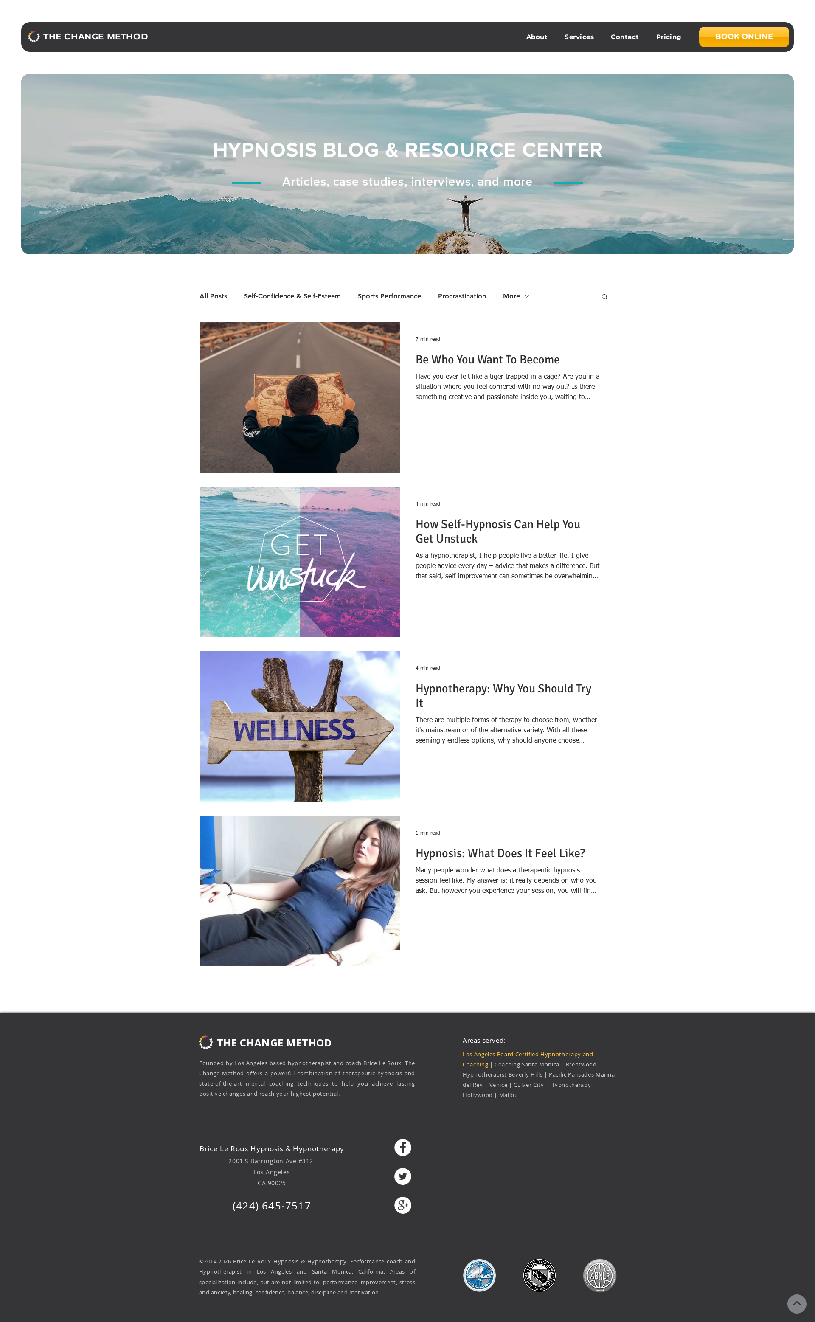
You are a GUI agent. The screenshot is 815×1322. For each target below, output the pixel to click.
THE (227, 1042)
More (511, 296)
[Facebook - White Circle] (402, 1147)
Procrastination (462, 296)
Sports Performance (389, 296)
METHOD (309, 1042)
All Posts (213, 296)
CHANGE (262, 1042)
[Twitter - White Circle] (402, 1176)
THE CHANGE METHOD (95, 36)
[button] (605, 297)
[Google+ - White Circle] (402, 1205)
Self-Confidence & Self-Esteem (292, 296)
